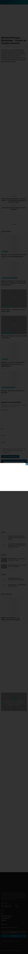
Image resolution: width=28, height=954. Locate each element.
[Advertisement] (14, 477)
